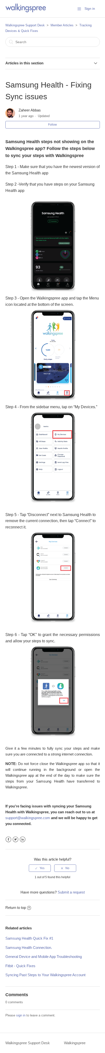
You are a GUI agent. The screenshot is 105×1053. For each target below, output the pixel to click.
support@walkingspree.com (27, 818)
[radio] (40, 868)
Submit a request (71, 892)
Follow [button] (52, 124)
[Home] (25, 11)
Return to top (15, 907)
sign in (20, 1015)
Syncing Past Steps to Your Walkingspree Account (45, 975)
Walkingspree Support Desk (25, 25)
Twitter (15, 839)
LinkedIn (23, 839)
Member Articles (62, 25)
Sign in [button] (89, 8)
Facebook (8, 839)
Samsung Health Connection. (28, 947)
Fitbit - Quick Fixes (20, 966)
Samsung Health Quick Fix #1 (29, 938)
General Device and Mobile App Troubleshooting (43, 956)
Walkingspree (74, 1043)
